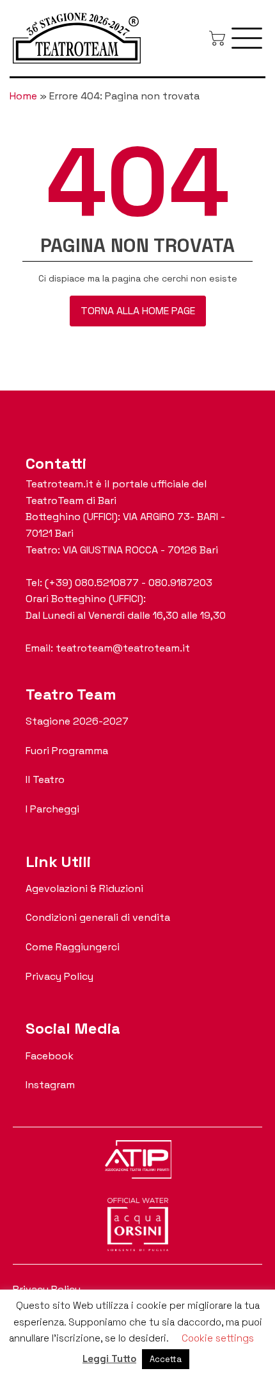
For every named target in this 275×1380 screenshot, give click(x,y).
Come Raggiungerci (73, 947)
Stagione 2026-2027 (77, 721)
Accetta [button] (166, 1359)
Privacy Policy (59, 976)
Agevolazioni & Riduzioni (84, 888)
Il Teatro (45, 779)
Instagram (50, 1084)
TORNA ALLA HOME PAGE (138, 310)
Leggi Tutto (109, 1358)
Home (23, 96)
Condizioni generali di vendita (98, 917)
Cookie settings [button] (218, 1338)
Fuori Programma (67, 750)
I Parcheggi (52, 809)
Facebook (50, 1056)
